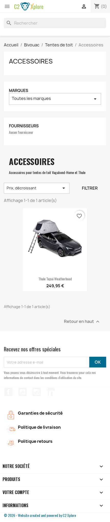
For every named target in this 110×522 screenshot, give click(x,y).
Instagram (36, 392)
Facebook (8, 392)
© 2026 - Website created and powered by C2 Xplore (40, 515)
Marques (18, 90)
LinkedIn (50, 392)
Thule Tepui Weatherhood (55, 278)
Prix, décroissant (37, 188)
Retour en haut (82, 322)
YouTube (22, 392)
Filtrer (90, 188)
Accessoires (31, 61)
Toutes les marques (55, 99)
